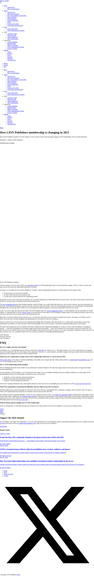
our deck (2, 423)
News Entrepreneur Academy (16, 30)
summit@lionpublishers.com (27, 423)
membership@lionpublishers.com (80, 360)
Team (9, 22)
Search (6, 63)
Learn (5, 27)
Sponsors (10, 58)
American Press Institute (29, 396)
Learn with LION (12, 29)
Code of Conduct (12, 48)
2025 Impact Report (13, 14)
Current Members (12, 42)
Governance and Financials (15, 25)
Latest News (11, 7)
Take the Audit (11, 35)
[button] (47, 571)
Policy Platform (11, 17)
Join (5, 66)
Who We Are (11, 12)
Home (5, 471)
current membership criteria (54, 311)
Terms (18, 574)
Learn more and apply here (83, 383)
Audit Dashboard (12, 37)
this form (41, 350)
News (5, 6)
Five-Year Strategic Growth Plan (16, 15)
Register (9, 53)
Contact (6, 476)
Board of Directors (12, 20)
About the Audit (12, 34)
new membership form (9, 304)
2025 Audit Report (12, 39)
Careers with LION (13, 24)
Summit (6, 50)
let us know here (23, 399)
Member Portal (11, 43)
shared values (26, 312)
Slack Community (12, 45)
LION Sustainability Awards (15, 47)
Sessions (9, 57)
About (5, 10)
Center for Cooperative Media (63, 394)
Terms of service (8, 474)
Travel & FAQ (11, 60)
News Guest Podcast (13, 9)
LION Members (12, 19)
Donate (6, 65)
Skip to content (4, 1)
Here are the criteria (5, 360)
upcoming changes (33, 285)
